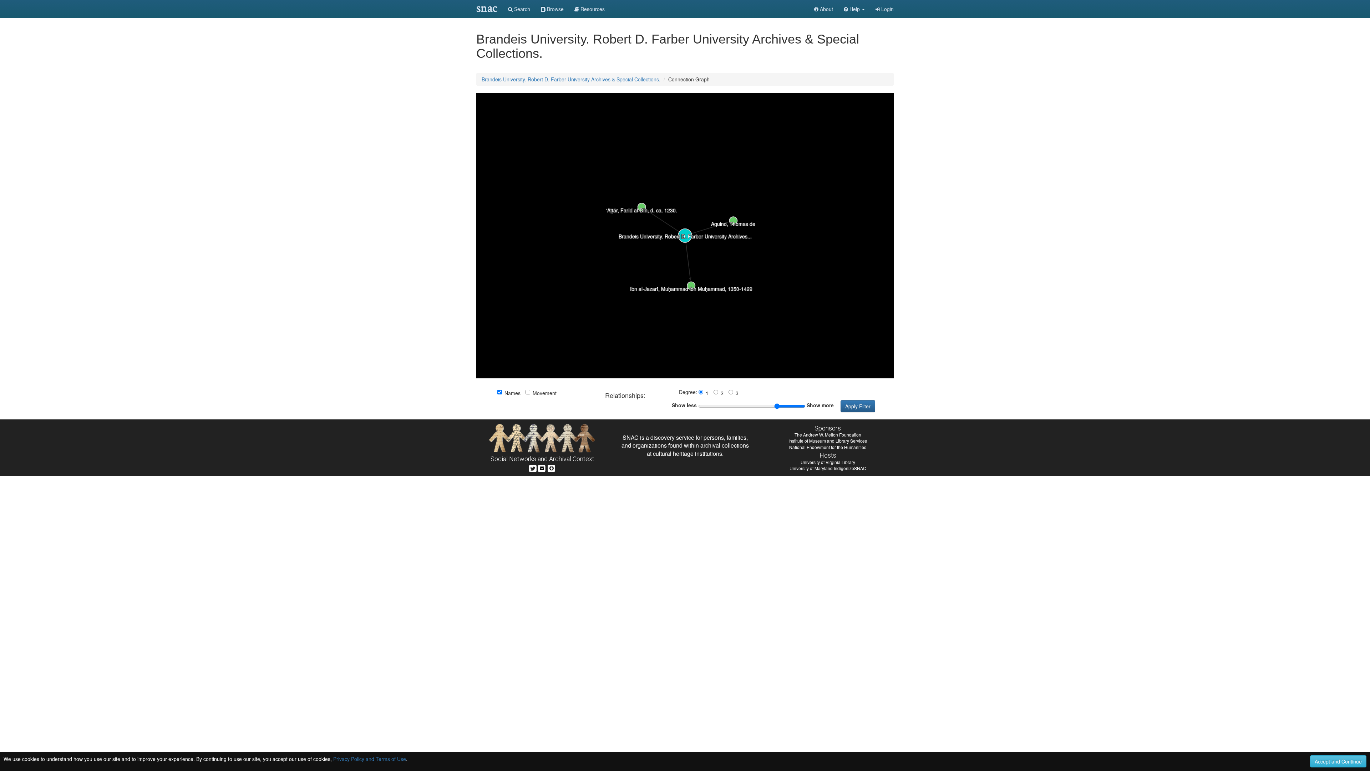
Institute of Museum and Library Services (827, 441)
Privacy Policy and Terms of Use (369, 758)
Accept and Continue (1338, 761)
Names (512, 393)
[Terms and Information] (551, 467)
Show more (820, 405)
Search (521, 8)
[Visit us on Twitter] (533, 467)
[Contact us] (542, 467)
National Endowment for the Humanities (827, 447)
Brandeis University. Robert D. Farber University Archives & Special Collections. (571, 79)
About (825, 8)
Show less (684, 405)
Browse (555, 8)
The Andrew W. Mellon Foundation (828, 435)
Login (887, 8)
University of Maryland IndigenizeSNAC (828, 468)
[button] (854, 9)
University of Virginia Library (828, 462)
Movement (545, 393)
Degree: (689, 391)
